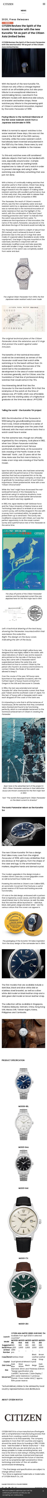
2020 (5, 19)
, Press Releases (18, 19)
